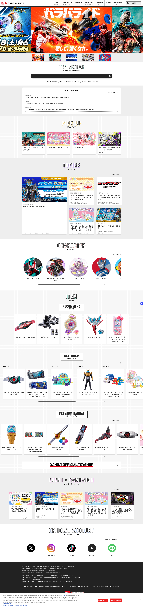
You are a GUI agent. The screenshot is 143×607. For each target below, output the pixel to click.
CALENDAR (67, 3)
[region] (71, 600)
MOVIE (100, 3)
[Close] (140, 600)
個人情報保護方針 (103, 586)
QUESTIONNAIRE (114, 3)
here (64, 595)
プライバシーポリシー (67, 577)
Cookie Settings (102, 600)
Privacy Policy (7, 604)
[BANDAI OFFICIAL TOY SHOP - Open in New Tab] (71, 465)
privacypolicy (30, 586)
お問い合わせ (115, 586)
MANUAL (89, 3)
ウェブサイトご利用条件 (70, 586)
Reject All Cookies (116, 600)
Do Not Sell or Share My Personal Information (49, 586)
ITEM (56, 3)
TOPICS (78, 3)
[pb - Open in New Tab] (71, 30)
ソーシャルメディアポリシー (88, 586)
